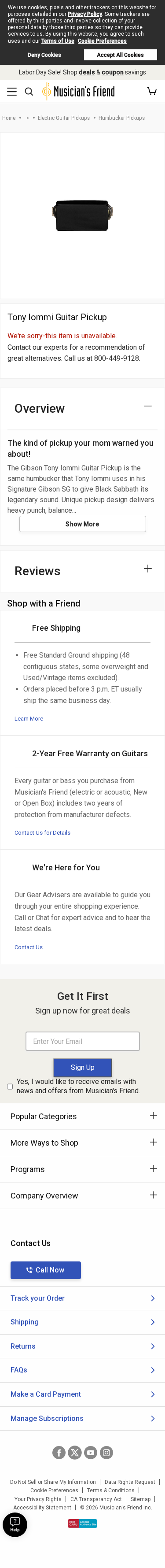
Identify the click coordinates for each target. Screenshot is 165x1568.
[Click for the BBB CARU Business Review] (82, 1523)
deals (87, 72)
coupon (113, 72)
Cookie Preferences (102, 41)
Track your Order (38, 1298)
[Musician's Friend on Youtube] (91, 1453)
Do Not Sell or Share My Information (53, 1482)
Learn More (29, 718)
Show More (82, 524)
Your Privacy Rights (38, 1499)
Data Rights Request (130, 1482)
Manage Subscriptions (47, 1418)
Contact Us (29, 947)
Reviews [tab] (38, 571)
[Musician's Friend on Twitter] (75, 1453)
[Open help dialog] (15, 1525)
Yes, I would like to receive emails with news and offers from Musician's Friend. (78, 1086)
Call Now (50, 1270)
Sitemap (140, 1499)
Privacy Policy (85, 14)
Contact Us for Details (42, 832)
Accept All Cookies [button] (120, 55)
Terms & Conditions (111, 1490)
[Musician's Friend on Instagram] (106, 1453)
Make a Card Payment (46, 1394)
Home (8, 118)
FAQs (19, 1370)
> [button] (27, 118)
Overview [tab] (40, 408)
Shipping (25, 1322)
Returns (23, 1346)
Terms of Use (57, 41)
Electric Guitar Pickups (64, 118)
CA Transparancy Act (96, 1499)
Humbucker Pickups (122, 118)
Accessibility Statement (42, 1508)
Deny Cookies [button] (44, 55)
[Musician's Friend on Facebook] (59, 1453)
